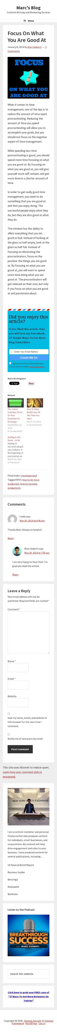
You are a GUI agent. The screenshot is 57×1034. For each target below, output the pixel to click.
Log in (42, 1023)
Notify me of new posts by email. (25, 738)
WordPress (31, 1023)
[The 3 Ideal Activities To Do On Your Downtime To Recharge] (16, 402)
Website (12, 696)
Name (12, 661)
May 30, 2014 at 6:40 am (32, 520)
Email (12, 678)
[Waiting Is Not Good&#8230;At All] (17, 450)
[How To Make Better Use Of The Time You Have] (35, 402)
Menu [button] (31, 20)
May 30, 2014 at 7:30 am (36, 552)
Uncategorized (29, 475)
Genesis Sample (32, 1020)
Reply (11, 538)
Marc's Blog (28, 8)
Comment (14, 609)
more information (37, 366)
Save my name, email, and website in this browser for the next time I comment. (27, 722)
